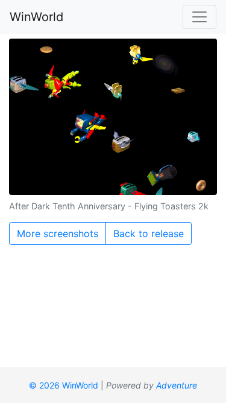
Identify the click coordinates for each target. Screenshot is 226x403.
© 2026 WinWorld (63, 385)
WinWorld (36, 17)
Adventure (176, 385)
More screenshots (57, 233)
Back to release (148, 233)
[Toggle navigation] (199, 17)
